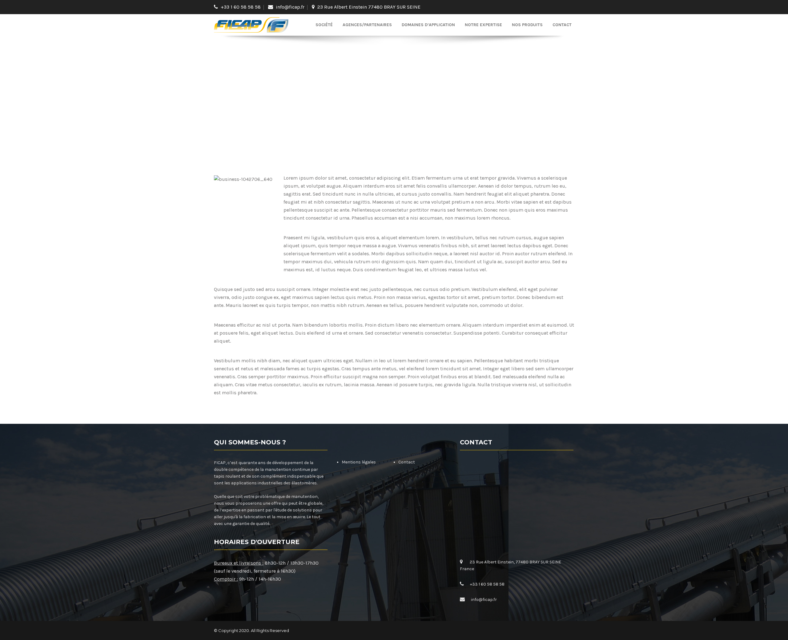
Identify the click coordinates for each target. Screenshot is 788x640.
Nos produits (527, 24)
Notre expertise (483, 24)
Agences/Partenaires (367, 24)
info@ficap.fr (290, 7)
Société (324, 24)
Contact (562, 24)
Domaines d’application (428, 24)
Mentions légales (359, 462)
